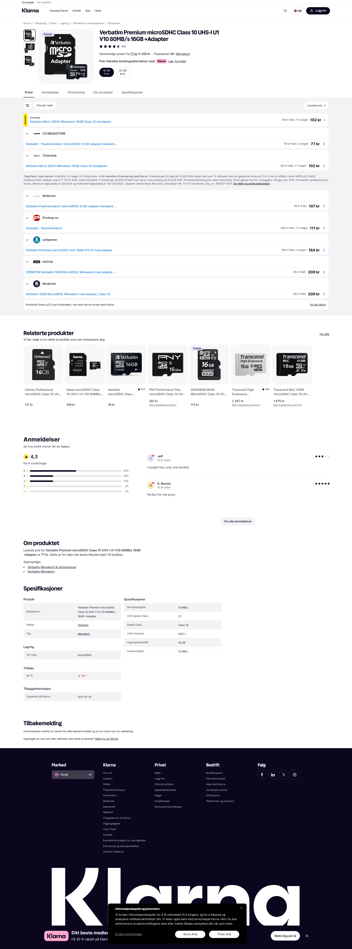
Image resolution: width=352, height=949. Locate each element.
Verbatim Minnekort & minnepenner (51, 567)
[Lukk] (241, 908)
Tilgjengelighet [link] (111, 823)
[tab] (28, 92)
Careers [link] (108, 778)
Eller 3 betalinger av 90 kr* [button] (163, 405)
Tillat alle (224, 934)
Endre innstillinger (128, 934)
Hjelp (98, 10)
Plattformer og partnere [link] (220, 801)
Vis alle (324, 334)
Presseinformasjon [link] (114, 790)
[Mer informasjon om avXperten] (27, 240)
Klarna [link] (27, 23)
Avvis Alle (190, 934)
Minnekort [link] (114, 23)
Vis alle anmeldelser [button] (238, 521)
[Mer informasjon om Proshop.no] (27, 218)
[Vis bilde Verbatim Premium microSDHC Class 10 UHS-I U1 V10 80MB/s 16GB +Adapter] (29, 35)
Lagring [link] (64, 23)
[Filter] (27, 105)
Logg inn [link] (160, 778)
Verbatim (83, 625)
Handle (76, 10)
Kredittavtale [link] (162, 801)
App (87, 10)
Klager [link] (158, 795)
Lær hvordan (177, 61)
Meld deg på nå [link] (285, 936)
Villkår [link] (107, 784)
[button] (298, 11)
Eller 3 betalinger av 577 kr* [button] (288, 405)
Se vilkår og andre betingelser (251, 183)
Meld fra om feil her (106, 738)
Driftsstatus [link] (213, 795)
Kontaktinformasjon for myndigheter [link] (124, 840)
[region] (177, 924)
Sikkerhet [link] (108, 801)
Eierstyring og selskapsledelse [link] (121, 846)
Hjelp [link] (158, 773)
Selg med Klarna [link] (215, 784)
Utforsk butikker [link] (164, 784)
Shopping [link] (40, 23)
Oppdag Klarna (59, 10)
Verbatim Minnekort (41, 571)
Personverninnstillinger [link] (168, 806)
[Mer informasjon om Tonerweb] (27, 155)
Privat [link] (160, 765)
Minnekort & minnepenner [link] (88, 23)
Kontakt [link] (107, 834)
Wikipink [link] (108, 812)
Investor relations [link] (113, 851)
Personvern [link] (110, 795)
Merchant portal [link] (215, 778)
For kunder (28, 2)
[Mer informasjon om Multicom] (27, 196)
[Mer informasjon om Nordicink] (27, 283)
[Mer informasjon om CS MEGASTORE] (27, 133)
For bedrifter (44, 2)
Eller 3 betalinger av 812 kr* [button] (246, 405)
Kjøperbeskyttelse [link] (165, 790)
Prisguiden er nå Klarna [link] (117, 818)
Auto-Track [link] (109, 829)
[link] (262, 774)
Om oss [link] (107, 773)
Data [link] (53, 23)
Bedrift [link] (212, 765)
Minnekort (183, 54)
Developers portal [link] (216, 790)
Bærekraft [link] (109, 806)
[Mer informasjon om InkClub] (27, 261)
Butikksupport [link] (214, 773)
